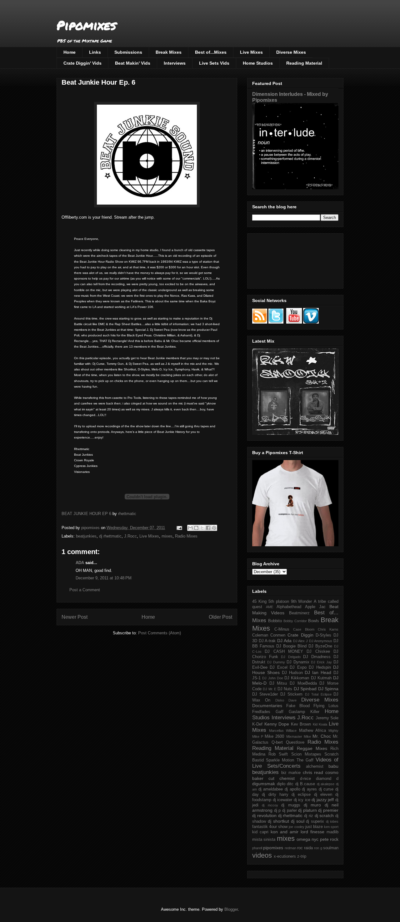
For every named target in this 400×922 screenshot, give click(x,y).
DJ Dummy (276, 662)
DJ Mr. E (269, 689)
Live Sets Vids (214, 63)
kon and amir (284, 831)
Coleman (260, 635)
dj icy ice (302, 800)
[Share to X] (202, 528)
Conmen (277, 635)
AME (269, 607)
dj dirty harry (275, 794)
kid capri (260, 832)
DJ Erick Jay (321, 662)
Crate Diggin (300, 634)
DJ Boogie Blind (291, 646)
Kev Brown (301, 724)
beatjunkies (86, 536)
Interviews (175, 63)
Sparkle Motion (280, 760)
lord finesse (312, 831)
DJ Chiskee (318, 651)
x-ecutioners (285, 856)
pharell (257, 848)
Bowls (313, 621)
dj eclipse (301, 794)
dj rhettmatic (110, 536)
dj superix (315, 821)
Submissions (128, 52)
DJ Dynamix (298, 662)
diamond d (327, 778)
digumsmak (263, 783)
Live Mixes (251, 52)
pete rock (329, 839)
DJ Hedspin (320, 667)
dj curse (326, 789)
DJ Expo (298, 667)
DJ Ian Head (318, 672)
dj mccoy (270, 805)
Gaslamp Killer (304, 712)
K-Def (257, 724)
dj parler (289, 810)
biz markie (291, 773)
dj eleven (323, 794)
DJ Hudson (292, 673)
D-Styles (323, 635)
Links (95, 52)
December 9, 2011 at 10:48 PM (104, 578)
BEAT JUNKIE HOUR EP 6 (86, 513)
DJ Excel (278, 667)
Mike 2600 (274, 736)
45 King (259, 601)
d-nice (305, 778)
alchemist (314, 766)
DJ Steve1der (265, 694)
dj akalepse (326, 784)
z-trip (301, 856)
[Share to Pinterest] (214, 528)
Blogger (231, 909)
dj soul (297, 821)
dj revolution (264, 815)
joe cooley (296, 827)
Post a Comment (84, 589)
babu (333, 766)
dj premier (328, 810)
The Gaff (305, 760)
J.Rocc (130, 536)
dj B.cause (305, 784)
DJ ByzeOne (320, 646)
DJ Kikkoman (296, 678)
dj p (277, 810)
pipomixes (273, 847)
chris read (313, 772)
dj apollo (292, 789)
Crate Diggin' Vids (82, 63)
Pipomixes (86, 25)
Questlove (295, 742)
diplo (281, 784)
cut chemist (281, 778)
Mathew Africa (312, 730)
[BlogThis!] (196, 528)
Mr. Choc (321, 736)
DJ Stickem (291, 694)
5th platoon (278, 601)
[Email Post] (178, 527)
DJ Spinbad (305, 688)
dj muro (312, 804)
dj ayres (309, 789)
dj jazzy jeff (323, 799)
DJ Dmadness (317, 657)
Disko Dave (286, 700)
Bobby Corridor (295, 621)
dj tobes (332, 821)
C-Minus (281, 629)
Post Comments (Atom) (159, 633)
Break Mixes (169, 52)
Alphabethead (289, 607)
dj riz (308, 816)
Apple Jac (315, 607)
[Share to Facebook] (208, 528)
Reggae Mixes (312, 748)
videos (262, 855)
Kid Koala (320, 724)
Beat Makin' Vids (132, 63)
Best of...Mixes (211, 52)
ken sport (331, 827)
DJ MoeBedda (303, 683)
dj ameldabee (270, 789)
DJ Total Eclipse (318, 694)
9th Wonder (301, 601)
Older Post (220, 617)
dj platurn (307, 810)
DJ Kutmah (321, 678)
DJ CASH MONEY (284, 651)
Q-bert (277, 742)
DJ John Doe (272, 678)
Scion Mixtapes (306, 754)
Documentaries (267, 705)
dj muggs (290, 805)
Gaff (279, 712)
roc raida (305, 848)
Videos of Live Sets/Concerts (295, 763)
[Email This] (190, 528)
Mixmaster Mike (298, 736)
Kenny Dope (276, 723)
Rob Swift (278, 754)
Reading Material (304, 63)
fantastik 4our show (270, 827)
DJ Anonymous (320, 641)
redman (290, 848)
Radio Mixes (186, 536)
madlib (332, 832)
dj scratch (324, 815)
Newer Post (75, 617)
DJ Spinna (328, 688)
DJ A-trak (267, 641)
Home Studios (258, 63)
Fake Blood (298, 706)
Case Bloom (303, 629)
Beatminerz (299, 613)
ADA (80, 562)
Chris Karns (328, 629)
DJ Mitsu (278, 683)
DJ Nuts (285, 689)
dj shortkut (278, 821)
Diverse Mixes (291, 52)
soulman (330, 848)
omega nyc (307, 839)
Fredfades (261, 712)
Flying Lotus (325, 706)
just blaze (314, 827)
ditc (290, 784)
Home (69, 52)
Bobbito (275, 621)
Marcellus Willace (283, 730)
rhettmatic (127, 513)
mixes (167, 536)
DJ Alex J (300, 641)
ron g (318, 848)
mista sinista (263, 839)
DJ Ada (284, 640)
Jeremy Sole (327, 718)
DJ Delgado (291, 657)
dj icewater (282, 800)
